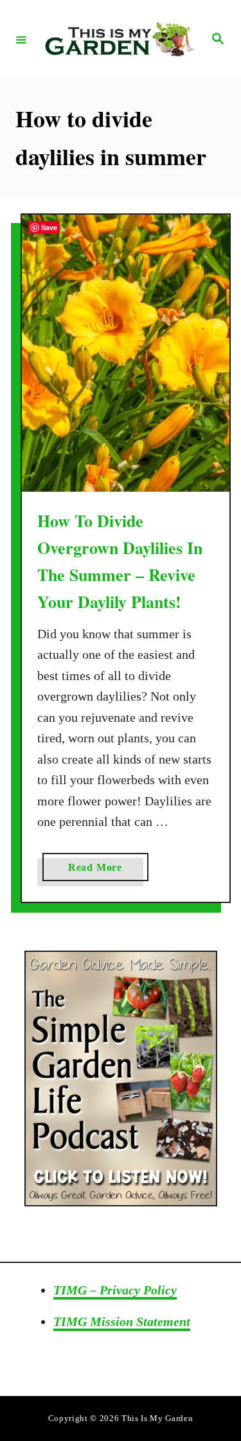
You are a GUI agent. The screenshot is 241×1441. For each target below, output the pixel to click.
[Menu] (21, 39)
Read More (108, 871)
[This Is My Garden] (118, 39)
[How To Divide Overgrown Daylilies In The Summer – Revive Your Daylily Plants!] (125, 353)
